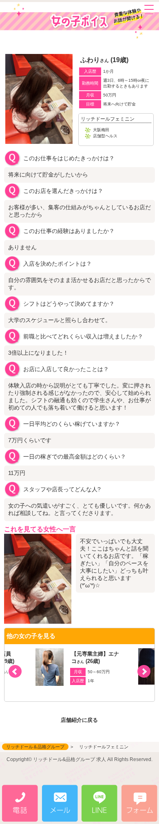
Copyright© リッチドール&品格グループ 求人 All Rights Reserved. (79, 759)
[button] (143, 671)
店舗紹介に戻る (79, 720)
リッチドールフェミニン (108, 119)
